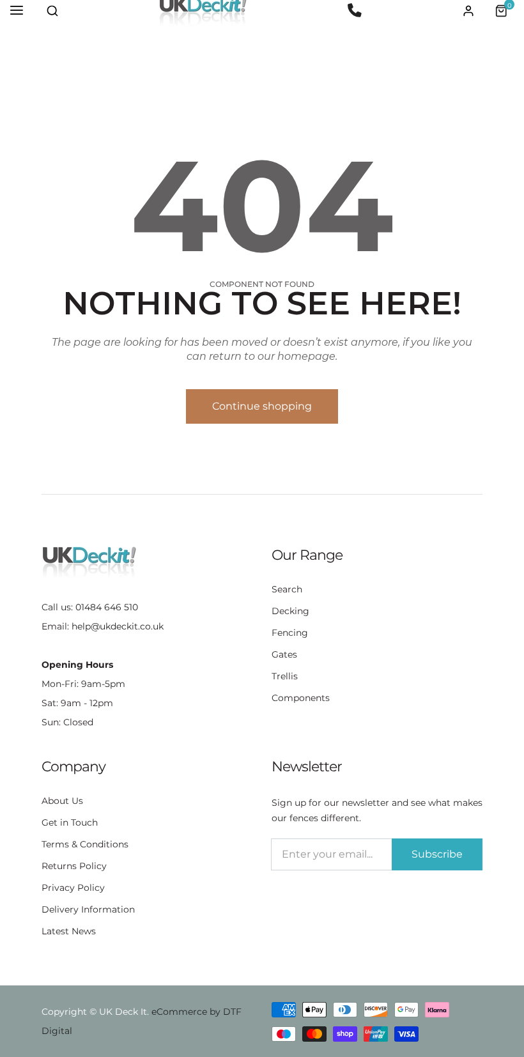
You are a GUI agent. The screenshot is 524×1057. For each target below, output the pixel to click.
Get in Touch (70, 822)
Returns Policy (74, 866)
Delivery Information (88, 909)
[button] (52, 10)
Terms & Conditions (85, 844)
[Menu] (16, 11)
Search (287, 589)
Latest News (69, 931)
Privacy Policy (73, 887)
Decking (290, 611)
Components (301, 698)
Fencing (290, 632)
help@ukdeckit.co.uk (118, 626)
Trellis (285, 676)
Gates (284, 654)
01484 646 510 (106, 607)
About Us (62, 800)
